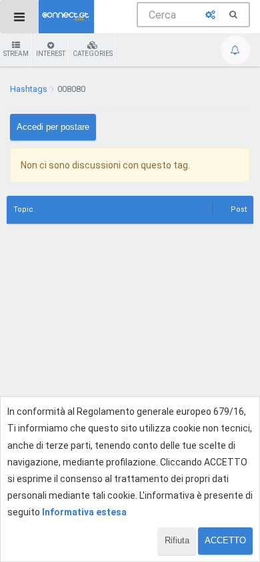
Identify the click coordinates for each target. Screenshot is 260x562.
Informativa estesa (84, 512)
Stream (16, 53)
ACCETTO (225, 540)
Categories (93, 53)
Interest (50, 53)
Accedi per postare (53, 127)
